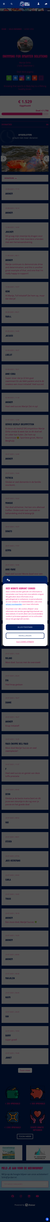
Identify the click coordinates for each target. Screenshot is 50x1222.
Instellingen (25, 636)
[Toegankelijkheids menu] (47, 1219)
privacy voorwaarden (14, 604)
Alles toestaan (25, 627)
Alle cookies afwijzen (25, 642)
